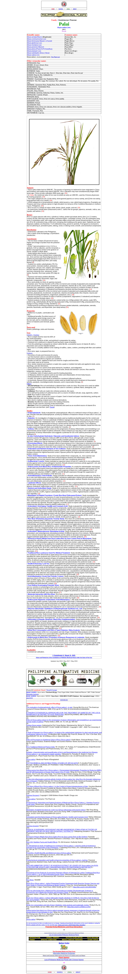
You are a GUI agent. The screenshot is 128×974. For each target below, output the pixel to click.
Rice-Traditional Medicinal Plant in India (40, 747)
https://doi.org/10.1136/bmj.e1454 (79, 907)
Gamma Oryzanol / (33, 795)
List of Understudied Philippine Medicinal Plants (64, 935)
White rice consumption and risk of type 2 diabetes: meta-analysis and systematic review (57, 905)
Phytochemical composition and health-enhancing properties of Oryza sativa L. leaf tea (57, 860)
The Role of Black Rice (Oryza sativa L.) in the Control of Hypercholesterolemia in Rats (57, 786)
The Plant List (55, 57)
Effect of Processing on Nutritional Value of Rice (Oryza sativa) (48, 740)
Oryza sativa (30, 759)
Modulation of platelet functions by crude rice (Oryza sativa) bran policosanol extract (55, 810)
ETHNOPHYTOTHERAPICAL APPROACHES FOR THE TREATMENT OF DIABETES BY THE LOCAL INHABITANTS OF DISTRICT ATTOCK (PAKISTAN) (63, 713)
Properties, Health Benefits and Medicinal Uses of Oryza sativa (48, 853)
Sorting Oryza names (33, 725)
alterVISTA (29, 698)
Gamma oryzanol (32, 826)
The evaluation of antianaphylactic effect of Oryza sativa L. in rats (49, 707)
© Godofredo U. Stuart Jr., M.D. (64, 655)
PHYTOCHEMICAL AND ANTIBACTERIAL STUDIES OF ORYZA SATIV (52, 763)
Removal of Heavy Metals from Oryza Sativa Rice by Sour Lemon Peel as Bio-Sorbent (56, 837)
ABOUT (74, 8)
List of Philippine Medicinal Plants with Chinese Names (64, 960)
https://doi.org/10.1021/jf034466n (84, 887)
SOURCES (64, 700)
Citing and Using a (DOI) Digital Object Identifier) (71, 925)
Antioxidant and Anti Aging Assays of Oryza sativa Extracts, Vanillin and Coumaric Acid (57, 817)
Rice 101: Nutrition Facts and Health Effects (41, 842)
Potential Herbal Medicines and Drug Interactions (64, 927)
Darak (52, 407)
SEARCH (61, 8)
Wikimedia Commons (32, 694)
